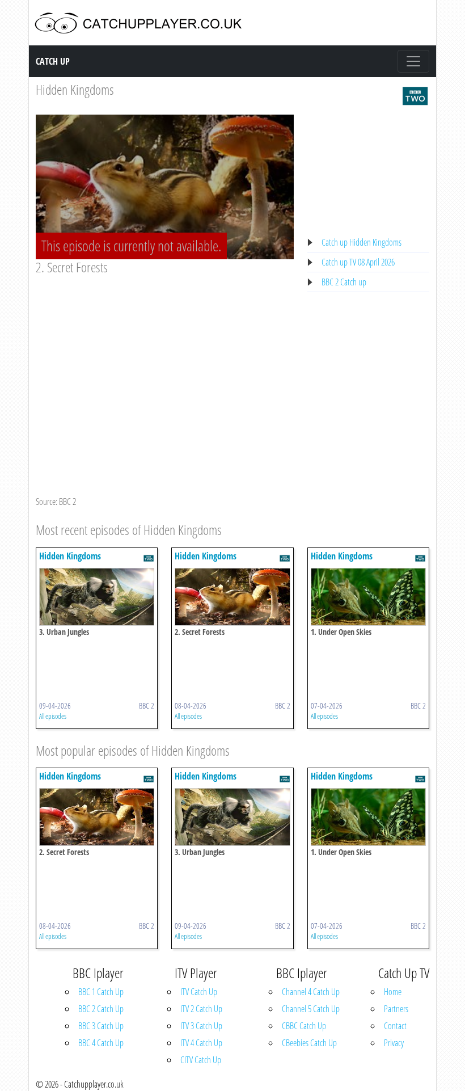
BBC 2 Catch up (344, 282)
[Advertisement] (165, 360)
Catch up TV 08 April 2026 (358, 262)
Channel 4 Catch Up (311, 991)
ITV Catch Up (198, 991)
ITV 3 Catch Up (201, 1026)
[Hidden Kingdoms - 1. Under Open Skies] (368, 595)
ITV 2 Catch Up (201, 1008)
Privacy (394, 1043)
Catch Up (53, 61)
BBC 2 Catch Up (101, 1008)
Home (392, 991)
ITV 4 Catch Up (201, 1043)
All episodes (52, 716)
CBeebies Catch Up (309, 1043)
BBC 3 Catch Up (101, 1026)
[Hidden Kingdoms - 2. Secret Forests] (232, 595)
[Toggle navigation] (413, 61)
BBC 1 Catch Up (101, 991)
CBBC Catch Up (304, 1026)
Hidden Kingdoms (75, 89)
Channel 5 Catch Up (311, 1008)
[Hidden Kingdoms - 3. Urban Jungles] (96, 595)
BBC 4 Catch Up (101, 1043)
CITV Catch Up (200, 1060)
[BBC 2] (415, 95)
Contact (395, 1026)
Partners (396, 1008)
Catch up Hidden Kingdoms (361, 242)
